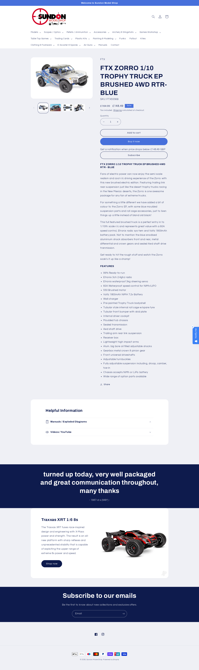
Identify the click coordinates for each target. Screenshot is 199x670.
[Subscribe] (123, 613)
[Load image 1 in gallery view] (43, 108)
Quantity (104, 116)
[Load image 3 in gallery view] (67, 108)
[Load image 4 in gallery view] (79, 108)
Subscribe (134, 155)
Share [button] (107, 384)
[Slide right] (89, 108)
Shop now (52, 563)
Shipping (117, 110)
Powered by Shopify (111, 659)
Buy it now (134, 141)
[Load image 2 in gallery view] (55, 108)
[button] (35, 32)
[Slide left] (34, 108)
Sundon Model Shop (95, 659)
